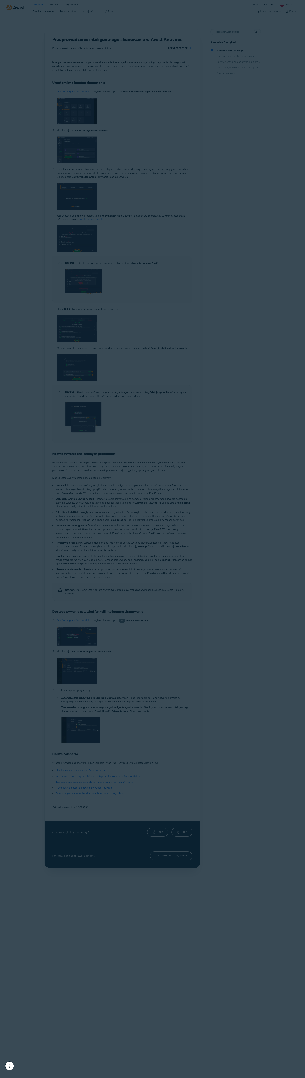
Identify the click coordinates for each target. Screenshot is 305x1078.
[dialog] (152, 539)
